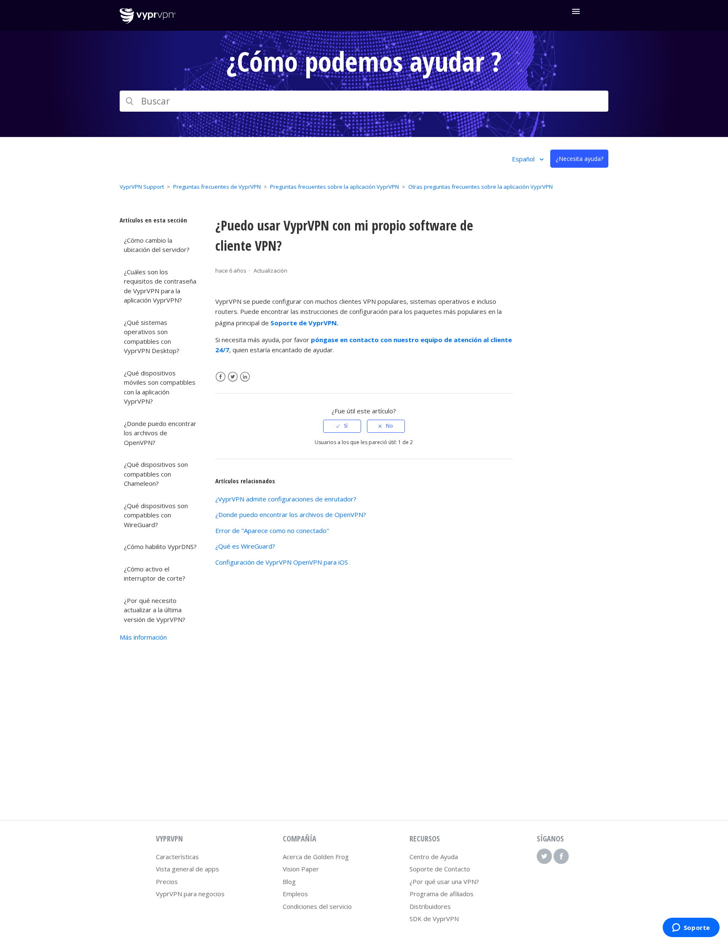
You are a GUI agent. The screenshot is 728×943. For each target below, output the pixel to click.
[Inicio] (148, 21)
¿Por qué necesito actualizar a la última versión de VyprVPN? (154, 610)
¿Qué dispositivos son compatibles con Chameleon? (156, 474)
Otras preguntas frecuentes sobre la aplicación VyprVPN (480, 186)
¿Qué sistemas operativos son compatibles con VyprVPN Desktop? (151, 336)
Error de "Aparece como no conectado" (272, 530)
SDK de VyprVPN (434, 918)
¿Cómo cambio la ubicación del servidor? (157, 245)
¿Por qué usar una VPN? (444, 881)
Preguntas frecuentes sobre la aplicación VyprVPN (334, 186)
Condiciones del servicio (317, 906)
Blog (289, 881)
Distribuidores (430, 906)
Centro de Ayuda (434, 856)
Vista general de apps (187, 869)
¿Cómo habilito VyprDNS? (160, 546)
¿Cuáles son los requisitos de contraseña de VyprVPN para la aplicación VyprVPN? (160, 286)
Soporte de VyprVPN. (304, 323)
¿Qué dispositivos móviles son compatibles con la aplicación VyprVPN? (159, 387)
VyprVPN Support (142, 186)
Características (177, 856)
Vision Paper (301, 869)
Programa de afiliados (442, 893)
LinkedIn (245, 377)
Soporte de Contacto (440, 869)
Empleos (295, 893)
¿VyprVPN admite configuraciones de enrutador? (285, 499)
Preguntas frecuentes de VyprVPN (217, 186)
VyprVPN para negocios (190, 893)
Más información (143, 637)
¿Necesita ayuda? (579, 159)
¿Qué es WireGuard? (245, 546)
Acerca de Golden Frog (316, 856)
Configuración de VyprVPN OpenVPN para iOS (281, 562)
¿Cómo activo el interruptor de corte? (154, 574)
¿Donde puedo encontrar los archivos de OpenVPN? (160, 433)
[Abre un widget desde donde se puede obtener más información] (691, 928)
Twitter (233, 377)
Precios (167, 881)
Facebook (220, 377)
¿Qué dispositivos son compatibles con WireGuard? (156, 515)
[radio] (342, 426)
